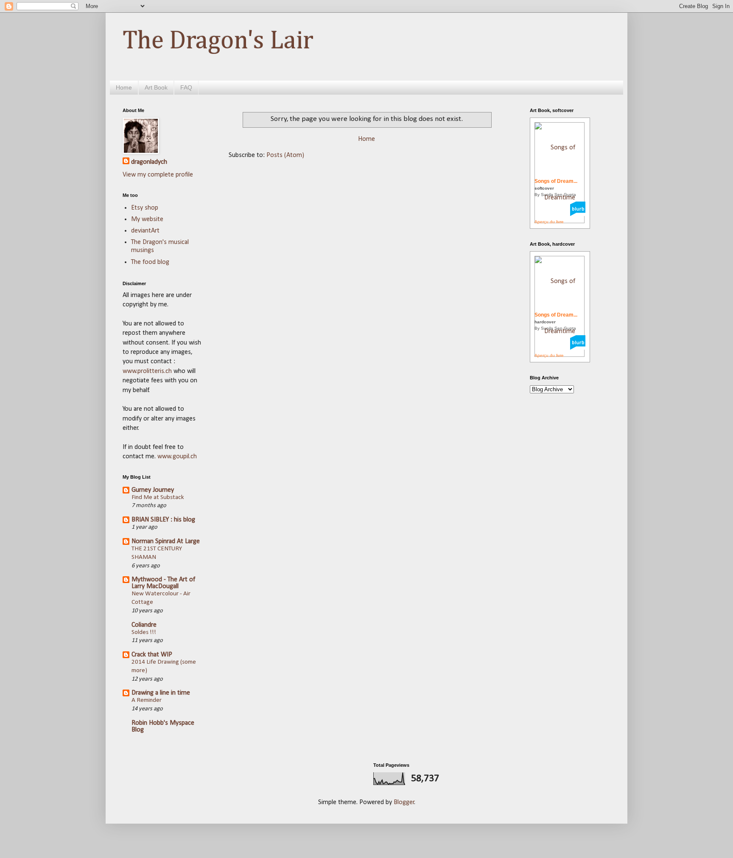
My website (147, 219)
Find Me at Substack (157, 497)
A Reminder (146, 700)
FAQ (186, 87)
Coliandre (144, 625)
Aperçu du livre (549, 221)
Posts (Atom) (285, 155)
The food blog (150, 262)
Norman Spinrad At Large (165, 541)
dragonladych (149, 162)
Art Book (156, 87)
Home (124, 87)
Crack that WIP (151, 654)
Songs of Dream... (555, 181)
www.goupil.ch (177, 456)
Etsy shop (144, 208)
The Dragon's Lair (218, 41)
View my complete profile (158, 174)
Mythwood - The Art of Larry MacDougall (163, 583)
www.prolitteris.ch (148, 371)
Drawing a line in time (160, 693)
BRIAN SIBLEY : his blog (163, 519)
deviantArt (145, 230)
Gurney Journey (152, 490)
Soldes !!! (143, 632)
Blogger (404, 802)
